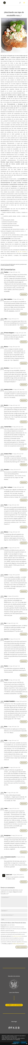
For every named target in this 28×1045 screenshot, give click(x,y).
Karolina (6, 368)
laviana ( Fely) (8, 453)
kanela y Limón (8, 389)
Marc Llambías (8, 299)
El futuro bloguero (9, 332)
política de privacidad (17, 936)
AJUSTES (18, 1039)
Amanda (6, 469)
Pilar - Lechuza (8, 487)
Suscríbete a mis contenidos (14, 1005)
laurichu (6, 639)
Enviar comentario (21, 947)
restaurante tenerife (10, 857)
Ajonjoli (6, 767)
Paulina (6, 272)
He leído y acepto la (13, 943)
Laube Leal (9, 874)
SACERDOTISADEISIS (9, 701)
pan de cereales (22, 251)
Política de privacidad (18, 943)
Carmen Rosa (7, 426)
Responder (23, 294)
